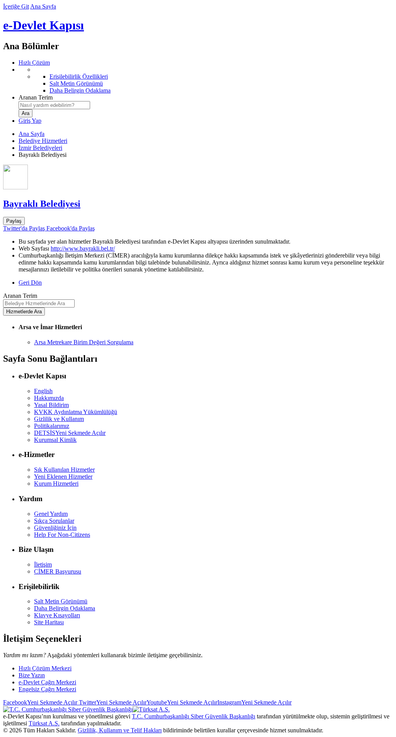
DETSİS (70, 432)
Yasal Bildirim (51, 405)
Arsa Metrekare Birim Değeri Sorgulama (83, 342)
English (43, 391)
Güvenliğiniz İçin (55, 527)
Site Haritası (49, 622)
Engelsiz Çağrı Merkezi (47, 689)
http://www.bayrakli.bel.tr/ (83, 248)
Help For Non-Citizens (62, 534)
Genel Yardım (51, 513)
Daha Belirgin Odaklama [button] (64, 608)
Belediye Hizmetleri (43, 140)
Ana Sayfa (43, 6)
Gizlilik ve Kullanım (59, 419)
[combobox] (54, 105)
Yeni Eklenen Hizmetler (63, 476)
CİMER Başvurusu (57, 571)
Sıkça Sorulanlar (54, 520)
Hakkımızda (49, 398)
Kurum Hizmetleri (56, 483)
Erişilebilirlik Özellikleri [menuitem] (79, 76)
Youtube (182, 702)
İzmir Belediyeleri (40, 147)
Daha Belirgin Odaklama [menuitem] (80, 90)
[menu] (206, 80)
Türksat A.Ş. (44, 723)
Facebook (40, 702)
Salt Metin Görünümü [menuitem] (76, 83)
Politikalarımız (51, 426)
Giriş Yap (30, 120)
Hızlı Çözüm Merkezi (45, 668)
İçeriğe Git (16, 6)
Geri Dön (30, 282)
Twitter (112, 702)
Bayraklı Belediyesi (41, 204)
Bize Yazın (32, 675)
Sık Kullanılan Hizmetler (64, 469)
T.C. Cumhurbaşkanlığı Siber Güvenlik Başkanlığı (193, 716)
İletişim (43, 564)
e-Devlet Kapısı (43, 25)
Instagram (254, 702)
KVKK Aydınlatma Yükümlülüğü (75, 412)
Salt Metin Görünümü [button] (60, 601)
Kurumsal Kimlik (55, 439)
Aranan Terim (36, 97)
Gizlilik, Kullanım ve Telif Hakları (120, 730)
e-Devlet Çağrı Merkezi (47, 682)
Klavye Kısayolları (57, 615)
